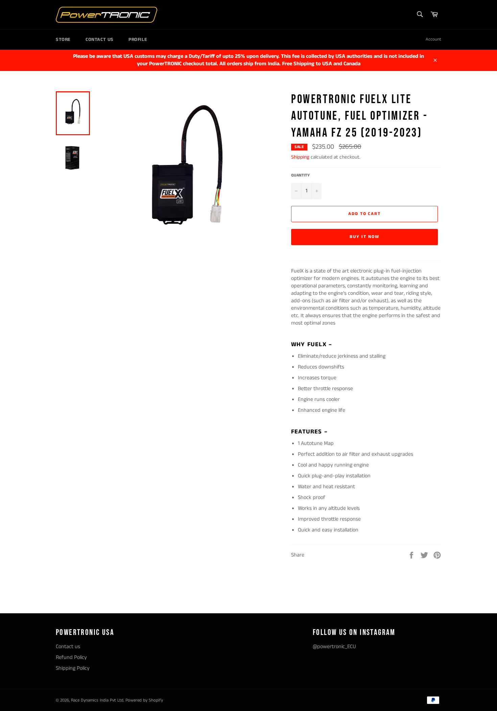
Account (433, 39)
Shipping (300, 157)
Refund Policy (71, 657)
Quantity (300, 175)
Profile (137, 39)
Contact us (100, 39)
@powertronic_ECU (334, 646)
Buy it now (364, 237)
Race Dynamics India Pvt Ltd (97, 700)
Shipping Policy (73, 668)
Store (63, 39)
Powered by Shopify (144, 700)
